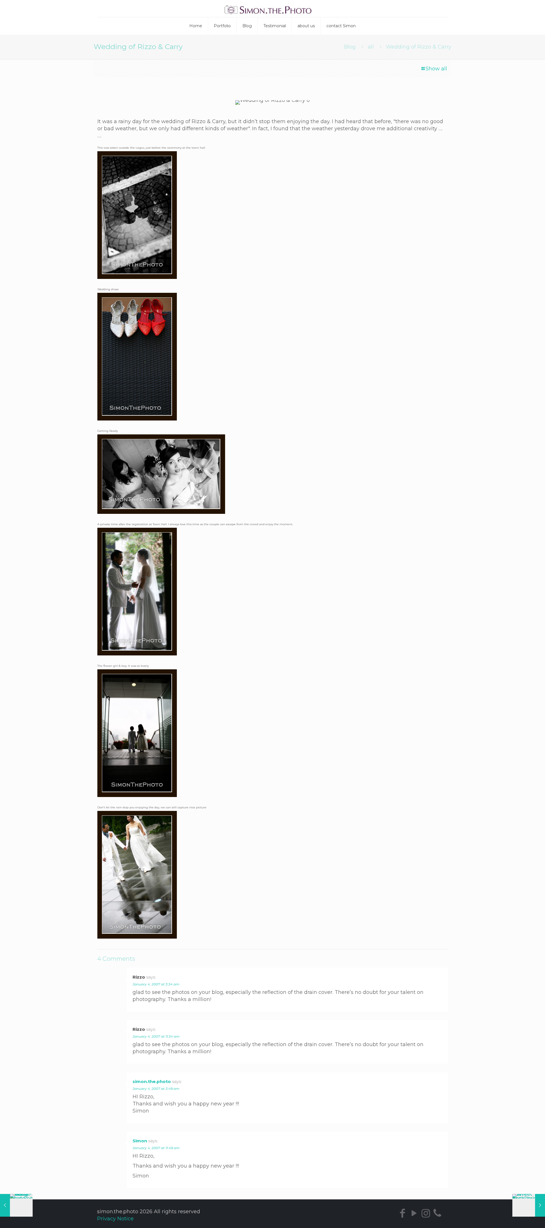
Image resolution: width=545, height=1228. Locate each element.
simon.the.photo (152, 1081)
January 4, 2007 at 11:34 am (156, 1036)
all (371, 47)
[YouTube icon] (414, 1213)
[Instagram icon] (426, 1213)
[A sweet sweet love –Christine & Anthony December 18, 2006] (528, 1205)
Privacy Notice (115, 1219)
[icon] (437, 1213)
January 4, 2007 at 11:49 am (156, 1148)
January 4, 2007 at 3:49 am (156, 1088)
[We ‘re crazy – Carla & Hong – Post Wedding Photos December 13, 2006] (16, 1205)
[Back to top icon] (521, 1218)
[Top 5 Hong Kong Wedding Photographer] (272, 8)
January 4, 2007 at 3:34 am (156, 984)
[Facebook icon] (402, 1213)
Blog (350, 47)
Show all (436, 69)
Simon (140, 1140)
